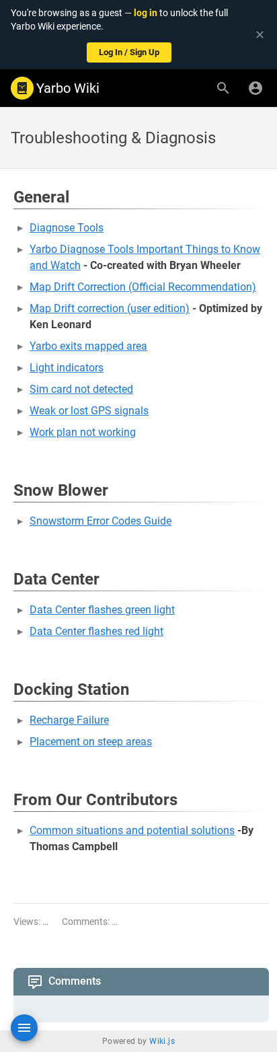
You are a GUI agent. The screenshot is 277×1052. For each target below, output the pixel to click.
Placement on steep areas (91, 741)
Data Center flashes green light (102, 609)
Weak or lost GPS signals (89, 410)
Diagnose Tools (67, 227)
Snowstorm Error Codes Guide (100, 521)
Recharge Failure (69, 720)
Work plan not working (83, 432)
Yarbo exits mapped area (88, 346)
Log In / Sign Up (129, 52)
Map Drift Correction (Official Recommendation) (143, 286)
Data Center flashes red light (96, 631)
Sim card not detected (81, 389)
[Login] (255, 88)
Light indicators (67, 367)
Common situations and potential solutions (132, 830)
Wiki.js (162, 1041)
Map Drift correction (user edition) (110, 308)
